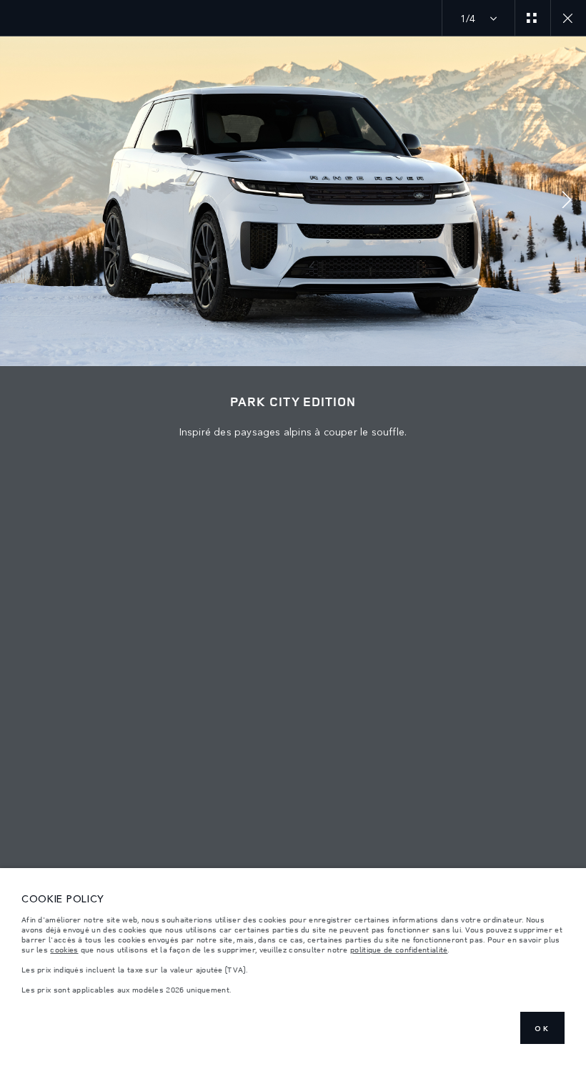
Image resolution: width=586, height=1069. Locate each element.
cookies (64, 950)
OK (542, 1028)
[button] (567, 201)
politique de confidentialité (398, 950)
